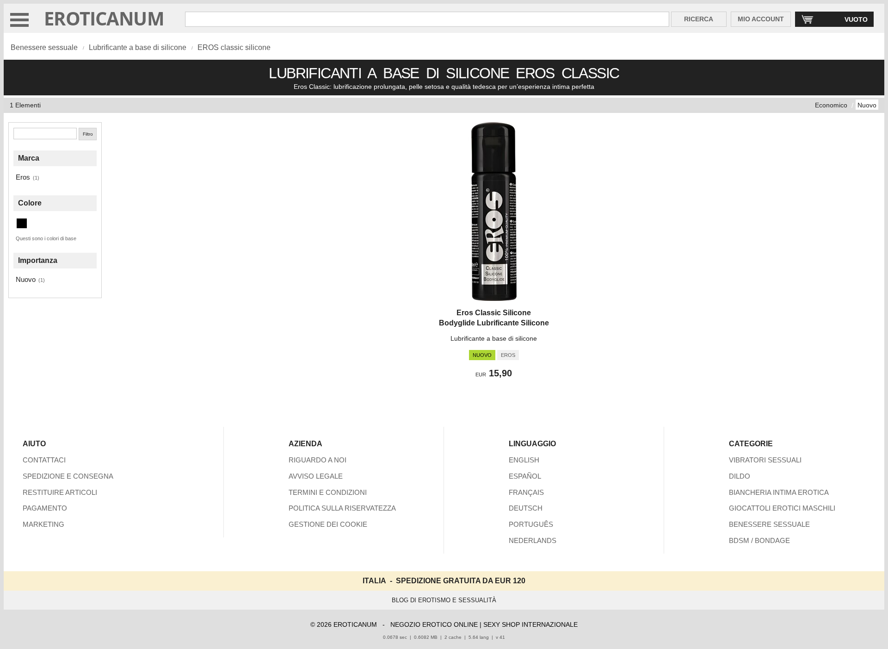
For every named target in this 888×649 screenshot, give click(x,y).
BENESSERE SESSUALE (769, 524)
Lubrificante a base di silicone (137, 47)
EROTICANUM (104, 18)
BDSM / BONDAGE (759, 540)
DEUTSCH (526, 508)
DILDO (739, 476)
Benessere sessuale (44, 47)
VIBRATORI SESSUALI (765, 460)
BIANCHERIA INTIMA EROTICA (779, 492)
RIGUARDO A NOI (317, 460)
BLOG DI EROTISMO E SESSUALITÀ (444, 600)
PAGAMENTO (45, 508)
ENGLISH (524, 460)
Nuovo (866, 105)
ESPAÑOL (525, 476)
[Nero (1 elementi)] (22, 223)
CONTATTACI (44, 460)
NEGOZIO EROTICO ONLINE (434, 624)
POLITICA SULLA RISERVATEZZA (342, 508)
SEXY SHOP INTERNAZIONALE (530, 624)
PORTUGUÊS (531, 524)
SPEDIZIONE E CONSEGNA (68, 476)
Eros (23, 177)
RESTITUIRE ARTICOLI (60, 492)
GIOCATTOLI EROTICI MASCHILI (782, 508)
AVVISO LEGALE (316, 476)
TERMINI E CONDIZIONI (328, 492)
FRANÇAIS (526, 492)
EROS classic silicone (234, 47)
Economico (831, 105)
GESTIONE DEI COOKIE (328, 524)
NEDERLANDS (532, 540)
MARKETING (43, 524)
